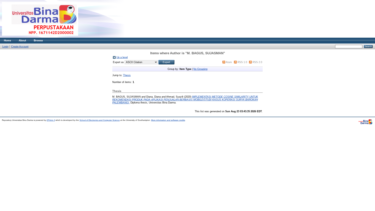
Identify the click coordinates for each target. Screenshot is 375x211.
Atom (229, 62)
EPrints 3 (51, 120)
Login (5, 46)
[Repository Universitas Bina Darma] (40, 36)
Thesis (127, 75)
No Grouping (200, 69)
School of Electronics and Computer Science (99, 120)
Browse (38, 40)
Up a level (122, 57)
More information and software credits (168, 120)
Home (7, 40)
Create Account (20, 46)
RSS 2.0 (257, 62)
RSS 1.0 (242, 62)
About (22, 40)
